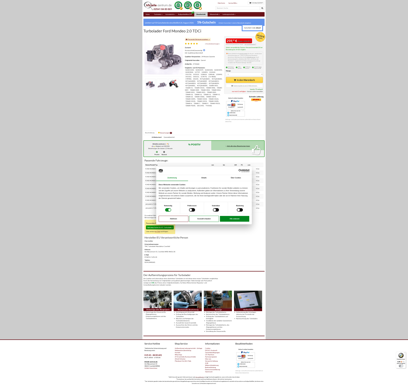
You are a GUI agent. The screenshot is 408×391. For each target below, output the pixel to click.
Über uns (208, 359)
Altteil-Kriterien (180, 359)
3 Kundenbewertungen (212, 44)
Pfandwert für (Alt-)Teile (183, 361)
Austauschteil (243, 53)
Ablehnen (173, 219)
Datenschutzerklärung (212, 369)
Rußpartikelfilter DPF (185, 14)
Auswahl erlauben (204, 219)
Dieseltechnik (200, 14)
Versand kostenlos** (250, 44)
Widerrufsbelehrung (212, 365)
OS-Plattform (209, 355)
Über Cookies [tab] (236, 178)
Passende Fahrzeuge (195, 39)
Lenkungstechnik (228, 14)
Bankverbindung (210, 367)
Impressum (208, 372)
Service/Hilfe (232, 3)
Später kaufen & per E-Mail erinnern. (245, 86)
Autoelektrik (169, 14)
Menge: (228, 71)
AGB (206, 363)
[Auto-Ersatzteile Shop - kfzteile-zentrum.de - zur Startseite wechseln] (157, 6)
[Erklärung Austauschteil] (204, 50)
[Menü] (404, 353)
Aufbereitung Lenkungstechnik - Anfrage (188, 348)
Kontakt (177, 352)
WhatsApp (178, 355)
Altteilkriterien (251, 57)
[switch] (192, 210)
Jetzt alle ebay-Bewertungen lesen (238, 146)
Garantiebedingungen (212, 352)
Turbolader (157, 14)
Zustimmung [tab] (172, 178)
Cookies (207, 348)
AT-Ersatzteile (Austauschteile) (185, 357)
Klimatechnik (214, 14)
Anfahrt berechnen (150, 368)
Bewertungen (165, 133)
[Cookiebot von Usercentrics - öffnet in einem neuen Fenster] (240, 170)
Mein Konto (221, 3)
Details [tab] (204, 178)
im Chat (157, 231)
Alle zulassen (234, 219)
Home (148, 14)
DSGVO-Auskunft (211, 350)
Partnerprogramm (211, 357)
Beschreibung (149, 133)
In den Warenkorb (246, 80)
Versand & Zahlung (211, 361)
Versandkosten (199, 377)
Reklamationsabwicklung (183, 350)
